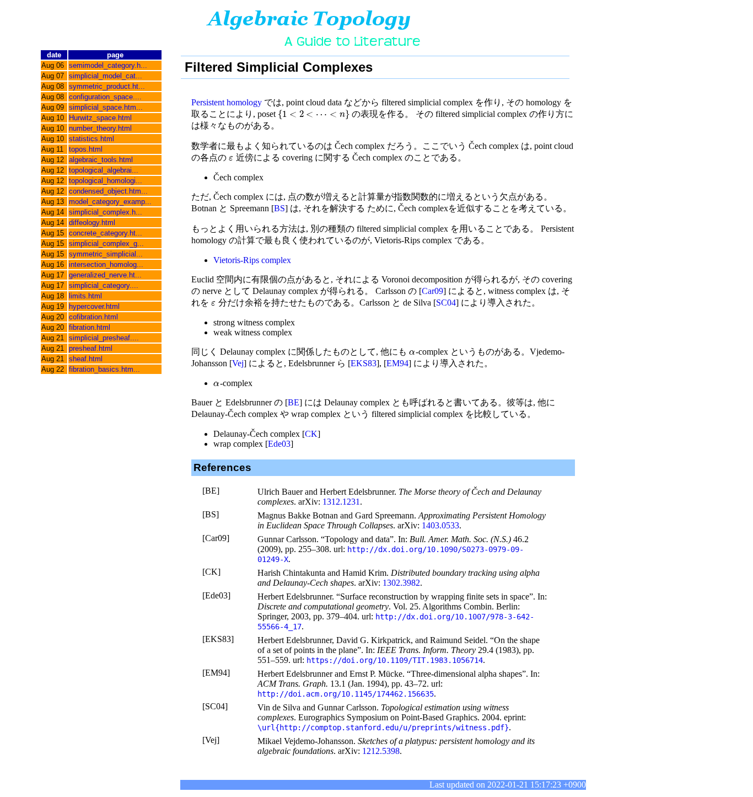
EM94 (397, 363)
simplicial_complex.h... (105, 212)
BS (279, 208)
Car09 (432, 291)
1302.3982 (401, 582)
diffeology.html (92, 222)
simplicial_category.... (103, 285)
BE (293, 402)
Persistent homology (226, 102)
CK (311, 433)
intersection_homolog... (106, 264)
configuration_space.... (105, 97)
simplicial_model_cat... (105, 76)
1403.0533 (440, 525)
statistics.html (91, 139)
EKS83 (363, 363)
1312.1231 (341, 501)
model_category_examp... (110, 201)
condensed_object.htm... (108, 191)
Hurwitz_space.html (100, 118)
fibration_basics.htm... (104, 369)
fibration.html (89, 327)
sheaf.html (86, 359)
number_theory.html (100, 128)
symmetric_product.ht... (107, 86)
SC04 (446, 302)
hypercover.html (94, 306)
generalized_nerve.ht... (105, 275)
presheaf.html (90, 348)
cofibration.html (93, 317)
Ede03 (279, 443)
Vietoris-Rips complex (252, 260)
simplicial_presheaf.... (104, 338)
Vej (238, 363)
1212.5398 (381, 751)
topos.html (86, 149)
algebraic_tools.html (101, 160)
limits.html (85, 296)
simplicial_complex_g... (106, 243)
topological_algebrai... (103, 170)
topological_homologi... (105, 180)
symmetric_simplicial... (106, 254)
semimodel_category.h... (108, 65)
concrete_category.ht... (105, 233)
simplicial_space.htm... (106, 107)
